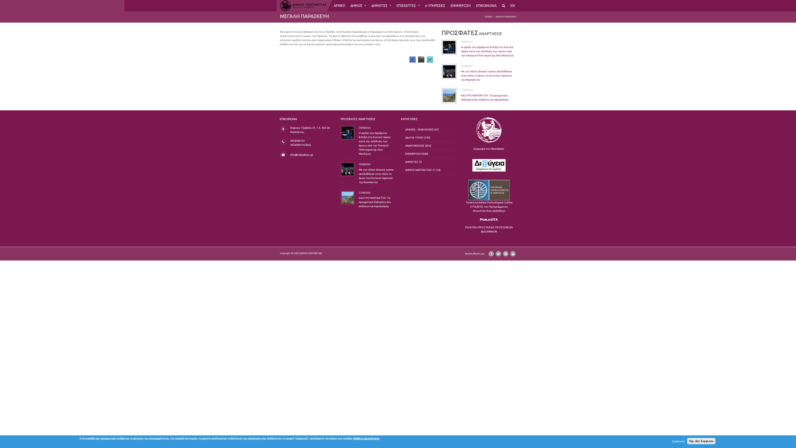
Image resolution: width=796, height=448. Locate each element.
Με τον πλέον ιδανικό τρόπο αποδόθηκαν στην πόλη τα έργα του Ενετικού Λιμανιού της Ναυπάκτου (486, 75)
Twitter (430, 59)
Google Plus (421, 59)
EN (513, 5)
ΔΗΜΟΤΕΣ (379, 5)
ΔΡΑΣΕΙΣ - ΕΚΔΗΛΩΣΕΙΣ (419, 129)
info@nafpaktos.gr (301, 154)
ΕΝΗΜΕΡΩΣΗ (461, 5)
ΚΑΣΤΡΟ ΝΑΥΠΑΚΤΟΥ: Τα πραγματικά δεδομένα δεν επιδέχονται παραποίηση (375, 202)
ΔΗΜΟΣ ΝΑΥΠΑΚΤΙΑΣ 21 (420, 169)
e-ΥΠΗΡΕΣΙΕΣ (435, 5)
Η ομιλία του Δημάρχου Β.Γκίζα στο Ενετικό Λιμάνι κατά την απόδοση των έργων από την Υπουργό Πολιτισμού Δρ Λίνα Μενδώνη (487, 51)
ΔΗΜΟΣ (357, 5)
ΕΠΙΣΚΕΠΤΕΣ (407, 5)
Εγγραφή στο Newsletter (489, 148)
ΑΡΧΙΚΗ (339, 5)
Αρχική (488, 17)
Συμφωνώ (678, 441)
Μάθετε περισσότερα (366, 438)
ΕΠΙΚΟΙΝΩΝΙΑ (486, 5)
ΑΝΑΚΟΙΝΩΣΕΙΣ (415, 145)
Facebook (412, 59)
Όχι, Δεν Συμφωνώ (701, 441)
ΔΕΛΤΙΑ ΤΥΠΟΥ (414, 137)
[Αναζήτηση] (504, 5)
